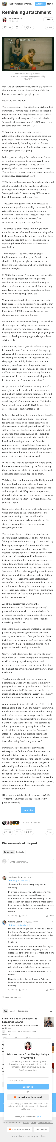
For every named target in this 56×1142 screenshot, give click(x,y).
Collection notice (45, 1122)
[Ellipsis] (52, 877)
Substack (14, 1136)
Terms (33, 1122)
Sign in (50, 4)
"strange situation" (11, 193)
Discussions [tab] (23, 1011)
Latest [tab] (12, 1011)
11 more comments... (11, 997)
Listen (50, 19)
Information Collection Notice (37, 1106)
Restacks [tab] (20, 852)
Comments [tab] (8, 852)
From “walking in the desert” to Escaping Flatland (19, 1020)
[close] (48, 1042)
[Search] (51, 1011)
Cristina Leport (15, 921)
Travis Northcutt (15, 877)
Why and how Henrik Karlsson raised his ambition (21, 1027)
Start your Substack (21, 1129)
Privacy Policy (29, 1109)
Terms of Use (43, 1103)
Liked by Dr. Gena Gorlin (20, 881)
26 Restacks (35, 823)
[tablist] (14, 852)
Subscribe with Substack (30, 1097)
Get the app (41, 1129)
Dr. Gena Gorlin (15, 18)
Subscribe (40, 4)
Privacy (26, 1122)
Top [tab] (5, 1011)
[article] (28, 1028)
